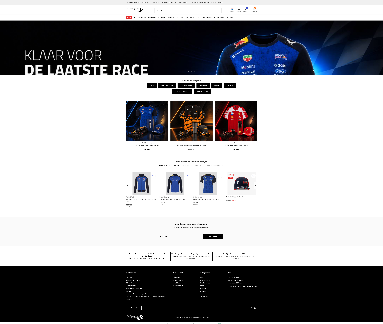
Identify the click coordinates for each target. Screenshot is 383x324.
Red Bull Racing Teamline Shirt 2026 (206, 199)
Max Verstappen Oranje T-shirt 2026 (307, 295)
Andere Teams (206, 17)
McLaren (180, 17)
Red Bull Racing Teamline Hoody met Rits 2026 (141, 200)
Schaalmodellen (219, 17)
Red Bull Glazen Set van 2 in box (138, 295)
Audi (186, 17)
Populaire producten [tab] (214, 166)
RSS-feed (206, 317)
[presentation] (127, 185)
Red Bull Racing (153, 17)
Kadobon (230, 17)
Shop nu (147, 149)
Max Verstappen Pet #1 (234, 197)
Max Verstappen (140, 17)
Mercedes (171, 17)
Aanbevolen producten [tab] (169, 166)
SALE (129, 17)
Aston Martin (194, 17)
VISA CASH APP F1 (182, 92)
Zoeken (219, 10)
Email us (134, 308)
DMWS (195, 317)
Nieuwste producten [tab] (192, 166)
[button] (188, 71)
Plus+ (200, 317)
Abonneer (213, 236)
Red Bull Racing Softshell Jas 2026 (172, 199)
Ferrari (163, 17)
